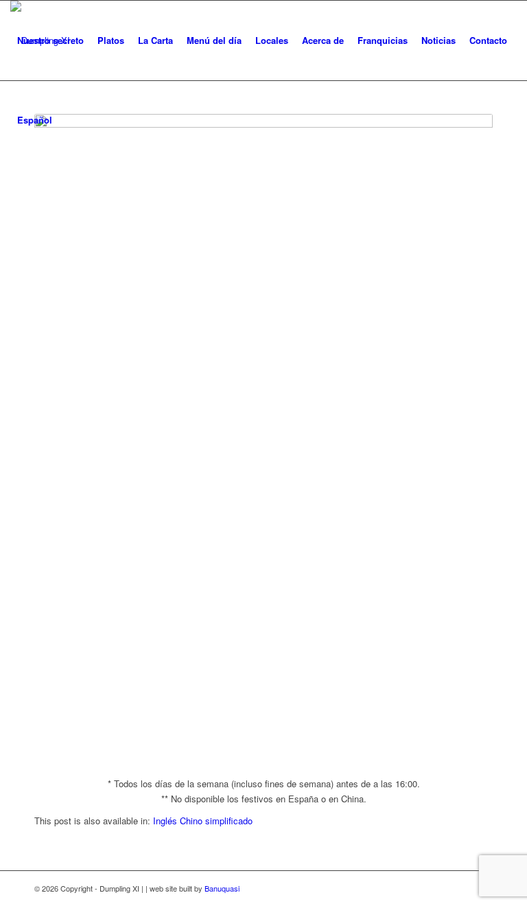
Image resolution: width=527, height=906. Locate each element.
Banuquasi (221, 888)
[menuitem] (50, 40)
